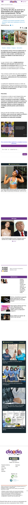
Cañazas (8, 48)
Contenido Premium (15, 164)
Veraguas (13, 48)
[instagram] (19, 454)
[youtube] (17, 454)
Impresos (17, 465)
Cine (16, 466)
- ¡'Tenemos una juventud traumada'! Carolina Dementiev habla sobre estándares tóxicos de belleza (13, 22)
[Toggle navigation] (2, 1)
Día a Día (3, 468)
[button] (3, 231)
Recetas (3, 471)
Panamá (4, 48)
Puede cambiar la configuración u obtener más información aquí (11, 496)
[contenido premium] (14, 458)
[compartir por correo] (26, 28)
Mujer (2, 469)
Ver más (21, 342)
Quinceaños (19, 48)
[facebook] (14, 454)
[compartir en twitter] (22, 28)
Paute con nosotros (14, 462)
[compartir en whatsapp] (24, 28)
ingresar (24, 1)
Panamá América (5, 465)
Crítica (3, 466)
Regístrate (14, 460)
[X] (15, 454)
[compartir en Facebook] (20, 28)
